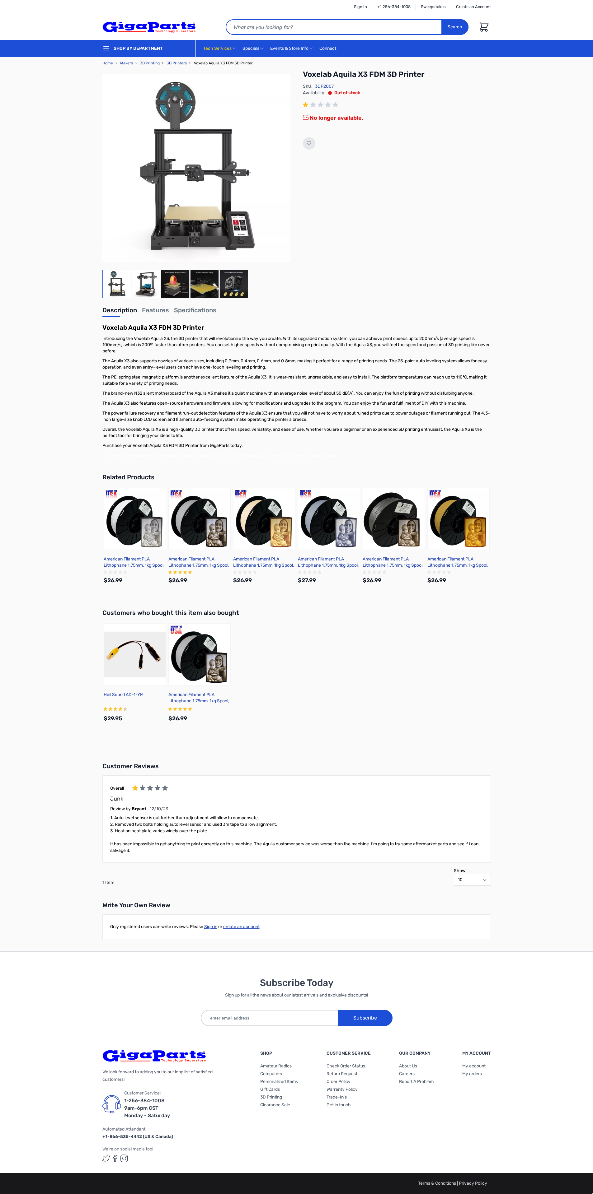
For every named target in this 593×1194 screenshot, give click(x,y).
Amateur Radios (276, 1066)
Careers (407, 1073)
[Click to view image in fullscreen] (196, 168)
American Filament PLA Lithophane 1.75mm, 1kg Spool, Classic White (134, 565)
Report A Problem (416, 1081)
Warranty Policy (342, 1089)
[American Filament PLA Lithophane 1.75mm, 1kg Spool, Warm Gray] (394, 519)
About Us (408, 1066)
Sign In (360, 6)
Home (107, 63)
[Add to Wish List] (309, 143)
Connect (328, 48)
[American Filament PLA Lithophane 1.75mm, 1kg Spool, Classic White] (135, 519)
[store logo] (149, 27)
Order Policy (339, 1081)
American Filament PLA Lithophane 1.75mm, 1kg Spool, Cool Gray (328, 565)
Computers (271, 1073)
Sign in (210, 926)
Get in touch (339, 1105)
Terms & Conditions (437, 1183)
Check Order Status (346, 1066)
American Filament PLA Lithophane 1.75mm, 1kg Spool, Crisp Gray (198, 565)
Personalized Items (279, 1081)
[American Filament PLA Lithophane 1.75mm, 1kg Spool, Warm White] (264, 519)
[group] (321, 105)
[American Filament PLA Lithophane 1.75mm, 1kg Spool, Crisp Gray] (199, 519)
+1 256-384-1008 (394, 6)
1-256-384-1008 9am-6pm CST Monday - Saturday (147, 1108)
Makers (126, 63)
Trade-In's (337, 1097)
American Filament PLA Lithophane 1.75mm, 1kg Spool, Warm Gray (393, 565)
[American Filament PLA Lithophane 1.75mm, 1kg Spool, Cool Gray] (329, 519)
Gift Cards (270, 1089)
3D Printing (150, 63)
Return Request (342, 1073)
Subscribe (365, 1018)
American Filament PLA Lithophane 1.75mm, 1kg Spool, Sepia (457, 565)
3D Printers (177, 63)
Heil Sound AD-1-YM (124, 694)
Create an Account (473, 6)
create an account (241, 926)
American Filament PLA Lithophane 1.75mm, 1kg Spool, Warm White (263, 565)
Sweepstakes (433, 6)
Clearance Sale (275, 1105)
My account (474, 1066)
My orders (472, 1073)
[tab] (119, 312)
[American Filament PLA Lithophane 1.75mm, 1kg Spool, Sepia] (458, 519)
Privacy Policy (473, 1183)
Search (455, 27)
